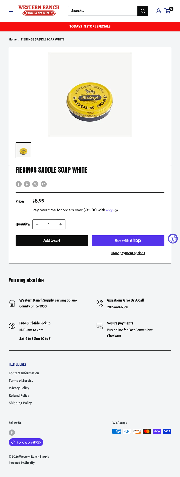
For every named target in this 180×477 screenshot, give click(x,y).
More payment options (128, 253)
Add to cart (51, 240)
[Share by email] (44, 183)
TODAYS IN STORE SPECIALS (90, 26)
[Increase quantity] (60, 224)
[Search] (142, 11)
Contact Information (24, 373)
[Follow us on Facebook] (12, 432)
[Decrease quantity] (37, 224)
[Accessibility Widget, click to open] (173, 238)
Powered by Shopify (22, 463)
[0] (167, 10)
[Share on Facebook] (19, 183)
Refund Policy (19, 395)
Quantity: (23, 224)
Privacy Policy (19, 388)
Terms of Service (21, 380)
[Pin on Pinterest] (27, 183)
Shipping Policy (20, 403)
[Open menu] (11, 11)
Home (13, 39)
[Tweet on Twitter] (35, 183)
